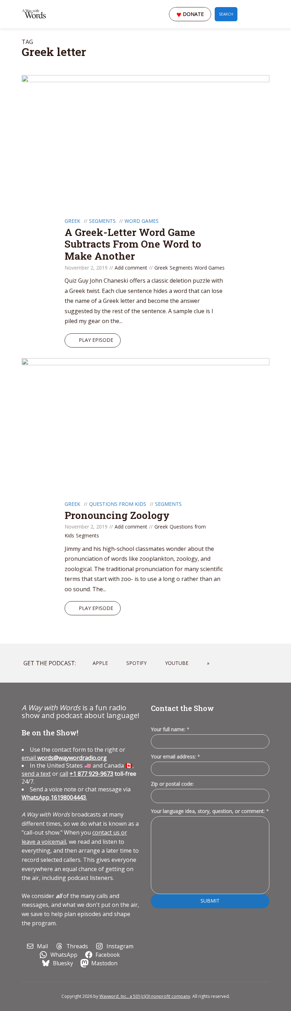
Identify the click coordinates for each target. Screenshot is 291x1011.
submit (210, 900)
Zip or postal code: (172, 783)
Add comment (131, 267)
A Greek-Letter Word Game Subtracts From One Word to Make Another (133, 244)
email (64, 758)
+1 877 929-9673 (91, 774)
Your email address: (175, 756)
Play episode (96, 340)
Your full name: (170, 730)
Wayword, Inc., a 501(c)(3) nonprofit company (144, 996)
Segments (102, 221)
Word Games (142, 221)
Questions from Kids (117, 504)
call (64, 774)
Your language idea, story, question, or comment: (210, 811)
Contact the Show (182, 708)
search (226, 14)
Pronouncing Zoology (117, 515)
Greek (72, 221)
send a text (36, 774)
